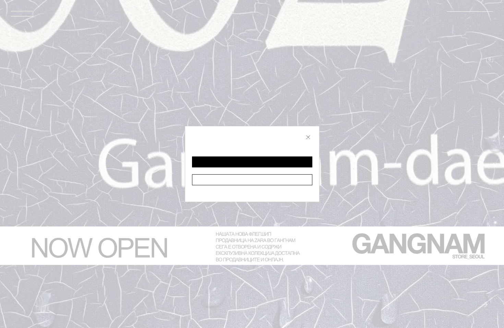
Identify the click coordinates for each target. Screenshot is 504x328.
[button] (252, 161)
